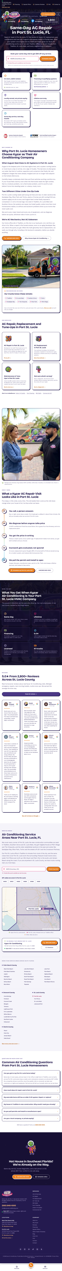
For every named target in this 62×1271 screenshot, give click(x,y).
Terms (28, 1257)
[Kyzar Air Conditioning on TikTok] (33, 1249)
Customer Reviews (40, 4)
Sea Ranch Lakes (8, 1019)
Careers (35, 1240)
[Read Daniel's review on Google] (37, 704)
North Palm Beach (29, 976)
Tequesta (26, 984)
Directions (50, 947)
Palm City (6, 1033)
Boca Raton (7, 984)
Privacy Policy (55, 1256)
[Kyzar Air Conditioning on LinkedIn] (37, 1249)
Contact (35, 1243)
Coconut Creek (8, 1001)
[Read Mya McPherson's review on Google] (58, 704)
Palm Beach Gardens (9, 971)
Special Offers (27, 4)
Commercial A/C (47, 393)
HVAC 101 (35, 1236)
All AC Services (37, 1194)
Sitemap (33, 1257)
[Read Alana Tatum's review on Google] (17, 788)
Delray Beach (7, 981)
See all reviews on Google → (31, 816)
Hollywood (7, 1022)
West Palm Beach (8, 969)
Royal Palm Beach (29, 979)
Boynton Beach (8, 979)
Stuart (5, 1030)
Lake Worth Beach (29, 969)
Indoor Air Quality (20, 393)
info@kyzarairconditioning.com (10, 1208)
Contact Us (57, 4)
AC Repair (35, 1196)
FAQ (49, 4)
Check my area (53, 869)
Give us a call (47, 308)
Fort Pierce (37, 999)
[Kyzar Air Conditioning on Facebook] (20, 1249)
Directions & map (8, 1226)
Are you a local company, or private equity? (19, 1118)
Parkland (6, 999)
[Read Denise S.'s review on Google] (37, 787)
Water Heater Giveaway (39, 1231)
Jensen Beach (7, 1035)
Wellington (7, 976)
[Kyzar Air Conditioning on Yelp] (41, 1249)
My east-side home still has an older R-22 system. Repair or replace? (27, 1097)
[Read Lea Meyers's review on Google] (17, 737)
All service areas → (7, 1238)
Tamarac (6, 1006)
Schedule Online (49, 14)
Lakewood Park (38, 1004)
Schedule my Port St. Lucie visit (23, 570)
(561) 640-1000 (6, 7)
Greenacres (27, 971)
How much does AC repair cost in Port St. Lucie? (20, 1090)
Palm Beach (47, 971)
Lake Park (47, 969)
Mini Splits (38, 393)
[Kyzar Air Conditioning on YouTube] (29, 1249)
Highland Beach (48, 974)
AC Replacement (37, 1198)
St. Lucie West (38, 1001)
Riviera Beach (27, 974)
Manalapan (47, 976)
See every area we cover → (10, 1043)
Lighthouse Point (8, 1009)
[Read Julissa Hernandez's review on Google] (57, 788)
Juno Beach (47, 979)
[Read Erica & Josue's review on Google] (57, 737)
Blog (34, 1234)
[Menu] (58, 14)
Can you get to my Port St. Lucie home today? (19, 1073)
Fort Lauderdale (8, 1011)
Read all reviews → (31, 694)
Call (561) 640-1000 (13, 238)
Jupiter (6, 974)
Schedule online (42, 1177)
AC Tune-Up (36, 1201)
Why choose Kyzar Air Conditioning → (37, 238)
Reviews (35, 1225)
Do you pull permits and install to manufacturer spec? (22, 1111)
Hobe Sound (7, 1038)
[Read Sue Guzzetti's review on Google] (17, 704)
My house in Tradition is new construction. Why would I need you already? (29, 1104)
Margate (6, 1004)
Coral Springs (7, 996)
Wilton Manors (7, 1014)
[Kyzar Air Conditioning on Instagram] (24, 1249)
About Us (35, 1220)
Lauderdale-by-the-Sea (10, 1016)
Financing (17, 4)
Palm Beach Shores (49, 981)
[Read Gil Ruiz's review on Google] (37, 736)
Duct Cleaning (30, 393)
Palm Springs (27, 981)
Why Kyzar (35, 1222)
